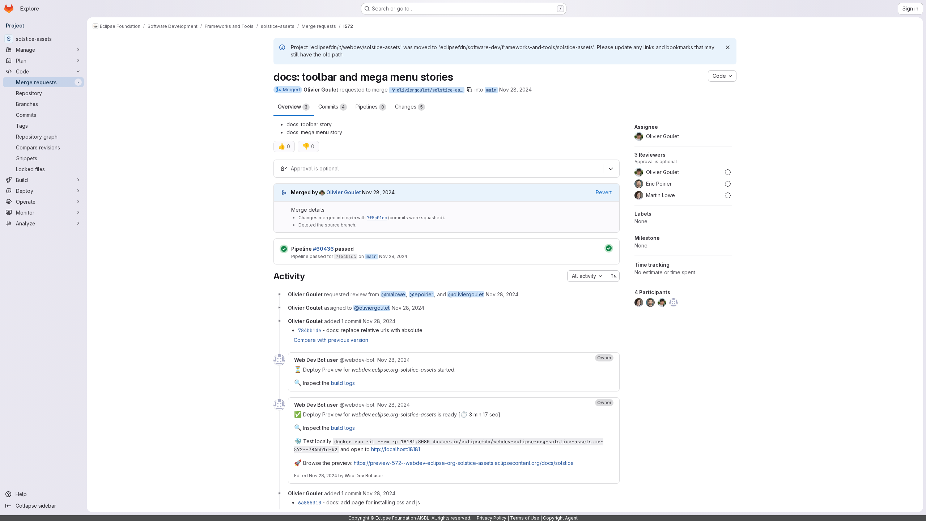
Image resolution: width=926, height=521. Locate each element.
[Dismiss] (727, 47)
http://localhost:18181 (395, 449)
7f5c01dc (377, 218)
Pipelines (370, 106)
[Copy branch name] (469, 89)
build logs (343, 383)
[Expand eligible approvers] (610, 168)
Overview (292, 106)
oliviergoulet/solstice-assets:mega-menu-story (429, 90)
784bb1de (309, 330)
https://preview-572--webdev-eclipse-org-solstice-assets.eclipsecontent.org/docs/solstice (464, 463)
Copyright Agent (560, 518)
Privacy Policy (491, 518)
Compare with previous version (331, 340)
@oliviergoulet (466, 294)
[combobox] (587, 276)
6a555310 (309, 502)
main (491, 90)
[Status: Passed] (284, 249)
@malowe (393, 294)
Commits (331, 106)
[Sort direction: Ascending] (614, 276)
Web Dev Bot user (364, 475)
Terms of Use (524, 518)
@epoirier (421, 294)
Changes (409, 106)
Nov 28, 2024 (515, 89)
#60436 (323, 249)
